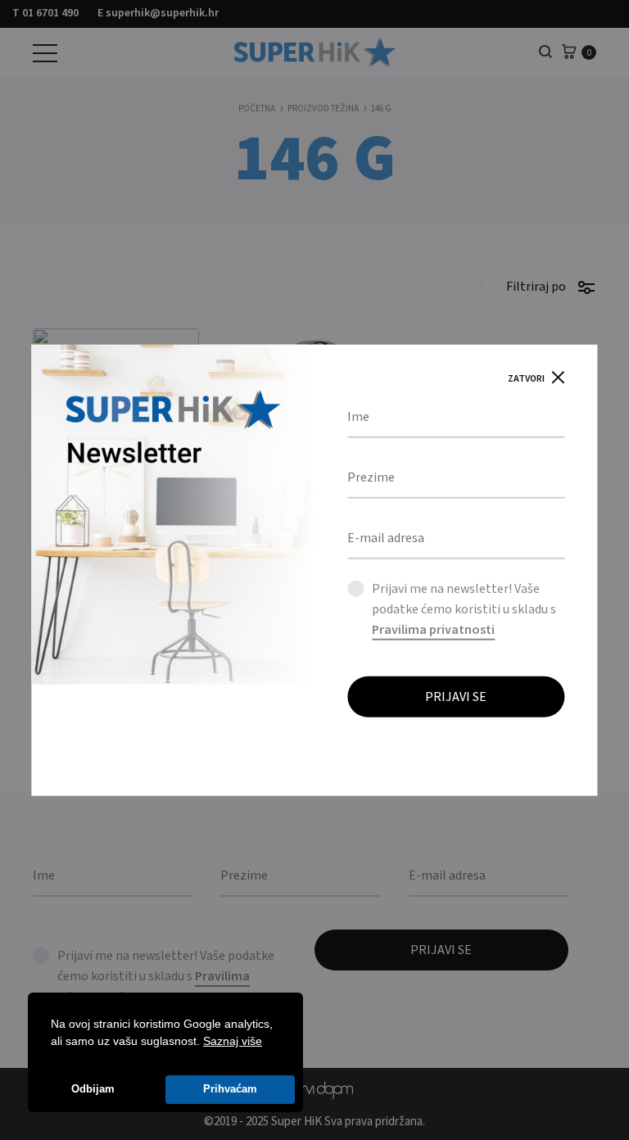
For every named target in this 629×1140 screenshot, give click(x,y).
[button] (267, 1042)
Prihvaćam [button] (230, 1089)
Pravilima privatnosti (433, 630)
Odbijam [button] (93, 1089)
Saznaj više (232, 1040)
